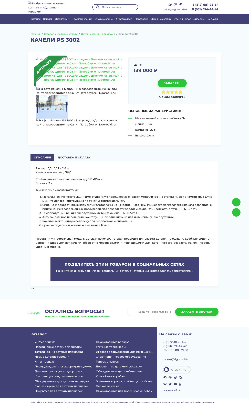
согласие (124, 402)
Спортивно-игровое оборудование (121, 356)
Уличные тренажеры (111, 347)
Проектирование (82, 18)
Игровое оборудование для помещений (124, 351)
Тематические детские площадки (59, 351)
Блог (188, 18)
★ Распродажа (123, 18)
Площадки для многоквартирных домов (63, 366)
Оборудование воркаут (112, 342)
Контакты (212, 18)
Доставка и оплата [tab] (74, 157)
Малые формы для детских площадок (62, 386)
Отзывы (178, 18)
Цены (154, 18)
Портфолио (141, 18)
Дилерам (198, 18)
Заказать (172, 83)
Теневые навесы (107, 361)
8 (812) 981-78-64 (205, 5)
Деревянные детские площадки (119, 366)
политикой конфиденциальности (199, 402)
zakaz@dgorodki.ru (175, 9)
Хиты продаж (44, 361)
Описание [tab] (42, 157)
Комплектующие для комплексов (59, 376)
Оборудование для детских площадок (62, 381)
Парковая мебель (108, 386)
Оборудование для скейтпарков (119, 371)
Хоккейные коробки (110, 376)
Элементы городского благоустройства (124, 381)
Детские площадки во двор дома (58, 371)
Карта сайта (171, 390)
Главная (35, 18)
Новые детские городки (52, 356)
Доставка (165, 18)
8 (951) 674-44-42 (205, 9)
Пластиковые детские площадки (58, 347)
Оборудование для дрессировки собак (124, 391)
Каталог (47, 18)
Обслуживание (104, 18)
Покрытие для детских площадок (59, 391)
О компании (62, 18)
